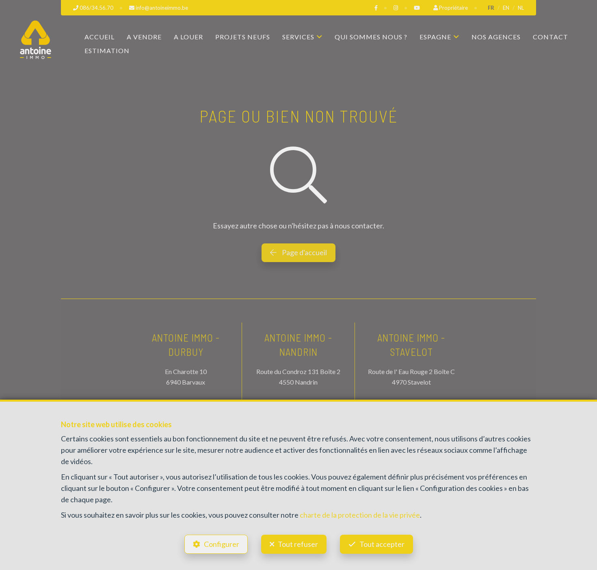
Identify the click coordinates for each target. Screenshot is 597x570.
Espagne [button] (435, 37)
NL (521, 7)
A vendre (144, 37)
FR (491, 7)
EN (506, 7)
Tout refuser (298, 544)
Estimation (107, 50)
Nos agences (496, 37)
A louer (188, 37)
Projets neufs (242, 37)
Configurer (221, 544)
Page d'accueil (304, 252)
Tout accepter (381, 544)
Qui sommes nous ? (371, 37)
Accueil (99, 37)
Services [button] (298, 37)
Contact (550, 37)
